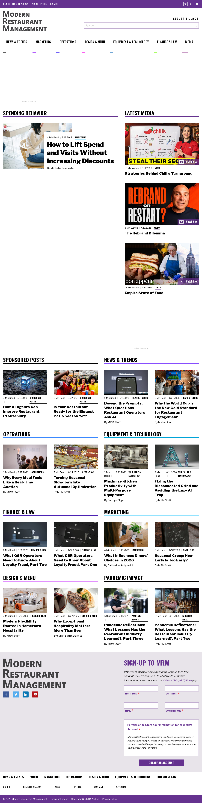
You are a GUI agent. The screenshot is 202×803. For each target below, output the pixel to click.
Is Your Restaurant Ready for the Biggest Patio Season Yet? (74, 411)
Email (128, 710)
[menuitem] (6, 3)
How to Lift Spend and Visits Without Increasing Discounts (80, 152)
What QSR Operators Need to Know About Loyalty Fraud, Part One (75, 560)
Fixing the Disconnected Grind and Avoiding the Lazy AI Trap (177, 488)
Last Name (171, 693)
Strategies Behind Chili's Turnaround (159, 173)
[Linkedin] (191, 4)
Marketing (80, 137)
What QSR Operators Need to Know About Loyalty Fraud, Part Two (25, 560)
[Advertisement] (101, 78)
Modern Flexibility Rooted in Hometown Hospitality (22, 626)
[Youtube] (197, 4)
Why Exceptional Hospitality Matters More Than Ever (72, 626)
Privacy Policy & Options (177, 680)
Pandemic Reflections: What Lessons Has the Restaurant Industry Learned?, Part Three (124, 632)
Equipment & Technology (134, 473)
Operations (37, 472)
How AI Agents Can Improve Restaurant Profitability (21, 411)
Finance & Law (38, 550)
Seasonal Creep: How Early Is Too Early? (174, 557)
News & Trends (140, 397)
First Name (131, 693)
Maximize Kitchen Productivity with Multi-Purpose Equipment (120, 488)
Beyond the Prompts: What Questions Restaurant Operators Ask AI (124, 410)
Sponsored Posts (35, 399)
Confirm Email (173, 710)
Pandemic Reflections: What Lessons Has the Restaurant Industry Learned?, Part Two (175, 632)
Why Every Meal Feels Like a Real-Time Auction (22, 482)
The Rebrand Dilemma (145, 233)
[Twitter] (185, 4)
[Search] (196, 25)
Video (157, 168)
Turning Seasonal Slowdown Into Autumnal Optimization (75, 482)
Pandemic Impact (136, 617)
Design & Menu (39, 615)
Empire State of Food (144, 293)
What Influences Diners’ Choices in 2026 (126, 557)
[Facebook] (180, 4)
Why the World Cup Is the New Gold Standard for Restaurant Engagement (176, 410)
